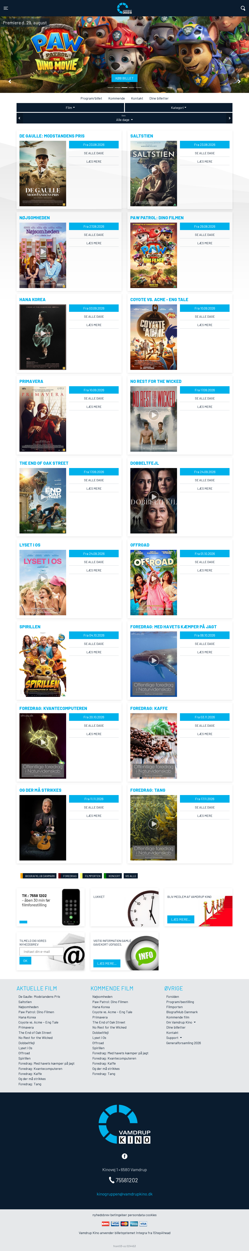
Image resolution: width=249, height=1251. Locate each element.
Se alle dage (94, 153)
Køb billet (124, 78)
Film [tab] (69, 107)
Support (172, 1037)
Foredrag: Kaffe (30, 1073)
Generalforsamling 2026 (183, 1043)
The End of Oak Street (34, 1032)
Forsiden (172, 996)
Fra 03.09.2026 (93, 308)
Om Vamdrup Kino (179, 1022)
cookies (151, 1215)
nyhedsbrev (101, 1215)
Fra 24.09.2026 (205, 472)
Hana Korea (27, 1017)
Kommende (116, 98)
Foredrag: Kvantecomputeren (40, 1068)
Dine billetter (159, 98)
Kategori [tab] (177, 107)
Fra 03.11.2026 (205, 717)
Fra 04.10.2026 (93, 635)
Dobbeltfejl (26, 1043)
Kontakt (137, 98)
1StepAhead (161, 1233)
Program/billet (91, 98)
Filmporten (174, 1007)
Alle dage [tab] (123, 118)
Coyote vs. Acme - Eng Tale (38, 1022)
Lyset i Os (25, 1048)
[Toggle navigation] (243, 8)
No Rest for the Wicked (35, 1037)
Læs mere (94, 161)
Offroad (24, 1053)
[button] (9, 81)
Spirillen (24, 1058)
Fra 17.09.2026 (205, 390)
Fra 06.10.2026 (204, 635)
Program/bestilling (180, 1002)
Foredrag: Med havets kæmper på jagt (46, 1063)
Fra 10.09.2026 (205, 308)
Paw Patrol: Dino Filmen (36, 1012)
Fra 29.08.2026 (204, 226)
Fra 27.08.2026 (93, 226)
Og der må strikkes (32, 1078)
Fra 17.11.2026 (204, 799)
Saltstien (25, 1002)
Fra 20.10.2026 (93, 717)
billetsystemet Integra (131, 1233)
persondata (136, 1215)
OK (25, 960)
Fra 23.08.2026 (93, 144)
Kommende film (177, 1017)
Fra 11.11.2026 (93, 799)
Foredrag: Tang (29, 1084)
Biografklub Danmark (182, 1012)
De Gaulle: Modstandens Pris (39, 996)
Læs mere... (180, 919)
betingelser (118, 1215)
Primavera (26, 1027)
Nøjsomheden (28, 1007)
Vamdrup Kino (62, 5)
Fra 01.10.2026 (205, 553)
